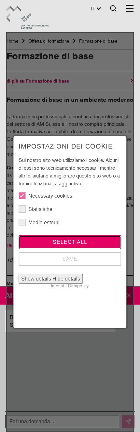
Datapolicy (78, 285)
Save (69, 259)
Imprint (57, 285)
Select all (70, 242)
